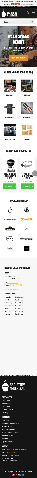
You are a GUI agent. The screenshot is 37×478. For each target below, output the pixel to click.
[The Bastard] (27, 248)
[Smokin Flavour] (10, 248)
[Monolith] (27, 220)
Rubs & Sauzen (10, 139)
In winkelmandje (10, 186)
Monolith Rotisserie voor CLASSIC (27, 176)
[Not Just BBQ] (27, 229)
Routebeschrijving (11, 289)
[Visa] (19, 475)
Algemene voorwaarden (11, 423)
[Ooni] (10, 239)
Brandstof (6, 407)
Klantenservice (7, 435)
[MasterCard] (16, 475)
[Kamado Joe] (10, 220)
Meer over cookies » (27, 4)
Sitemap (5, 439)
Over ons (5, 420)
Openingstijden (7, 442)
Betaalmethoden (8, 429)
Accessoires (27, 117)
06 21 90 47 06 (16, 285)
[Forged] (10, 210)
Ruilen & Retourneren (10, 432)
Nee (17, 4)
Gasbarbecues (9, 117)
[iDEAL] (13, 475)
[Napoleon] (10, 229)
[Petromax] (27, 239)
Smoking (27, 139)
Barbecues (9, 95)
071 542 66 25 (12, 283)
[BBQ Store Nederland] (10, 13)
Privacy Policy (7, 426)
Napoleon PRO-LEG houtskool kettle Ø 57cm (10, 176)
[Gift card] (23, 475)
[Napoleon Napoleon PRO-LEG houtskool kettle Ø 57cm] (9, 164)
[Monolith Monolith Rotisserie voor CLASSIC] (27, 164)
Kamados (27, 95)
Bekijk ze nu (10, 55)
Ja (12, 4)
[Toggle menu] (33, 13)
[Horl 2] (27, 210)
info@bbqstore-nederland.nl (16, 449)
